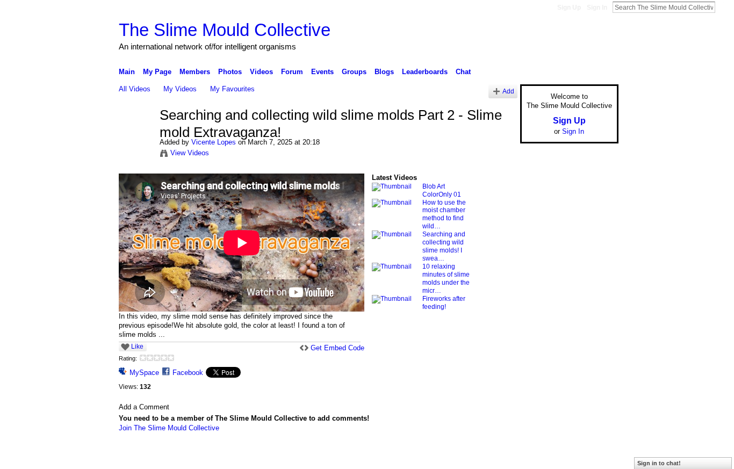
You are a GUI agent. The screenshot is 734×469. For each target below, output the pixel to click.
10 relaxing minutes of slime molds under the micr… (446, 278)
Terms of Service (594, 456)
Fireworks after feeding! (443, 303)
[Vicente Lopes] (138, 138)
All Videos (134, 89)
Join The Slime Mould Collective (169, 428)
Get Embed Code (337, 348)
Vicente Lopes (213, 142)
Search (723, 7)
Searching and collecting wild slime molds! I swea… (443, 246)
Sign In (597, 7)
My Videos (180, 89)
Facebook (187, 373)
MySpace (144, 373)
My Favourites (232, 89)
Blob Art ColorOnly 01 (441, 190)
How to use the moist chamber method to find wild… (444, 214)
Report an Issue (539, 456)
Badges (496, 456)
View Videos (189, 153)
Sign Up (569, 7)
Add (508, 91)
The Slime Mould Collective (224, 30)
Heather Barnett (199, 456)
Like (137, 346)
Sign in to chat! (659, 463)
